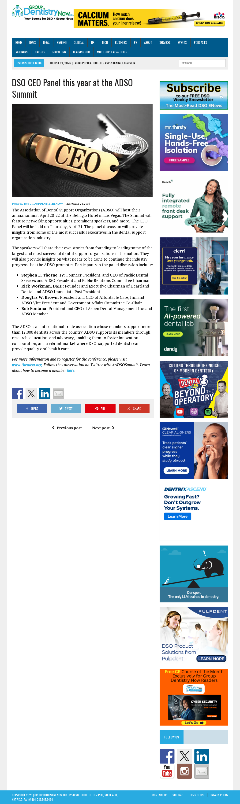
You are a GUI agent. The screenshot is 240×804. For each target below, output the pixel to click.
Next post (101, 427)
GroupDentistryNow (46, 203)
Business (121, 42)
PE (135, 42)
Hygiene (62, 42)
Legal (46, 42)
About (148, 42)
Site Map (177, 795)
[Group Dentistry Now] (43, 13)
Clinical (79, 42)
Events (182, 42)
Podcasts (200, 42)
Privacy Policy (219, 795)
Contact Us (160, 795)
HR (92, 42)
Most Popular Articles (112, 52)
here (71, 370)
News (32, 42)
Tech (105, 42)
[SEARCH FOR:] (202, 62)
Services (165, 42)
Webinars (22, 52)
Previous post (69, 427)
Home (18, 42)
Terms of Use (196, 795)
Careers (40, 52)
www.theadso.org (27, 364)
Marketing (59, 52)
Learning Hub (81, 52)
